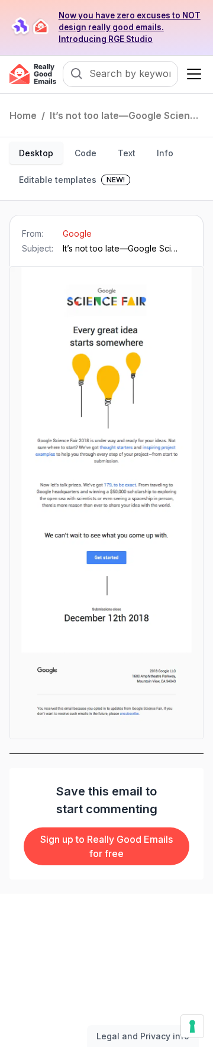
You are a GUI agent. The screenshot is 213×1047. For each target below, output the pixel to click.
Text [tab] (126, 153)
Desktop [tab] (36, 153)
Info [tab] (165, 153)
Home (23, 115)
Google (77, 233)
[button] (192, 74)
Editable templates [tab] (72, 180)
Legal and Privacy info (142, 1036)
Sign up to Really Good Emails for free (106, 846)
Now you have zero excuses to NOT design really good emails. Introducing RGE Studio (130, 27)
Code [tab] (85, 153)
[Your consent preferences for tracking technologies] (192, 1026)
